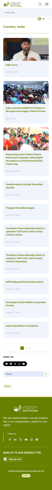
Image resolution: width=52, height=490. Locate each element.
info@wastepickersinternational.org (26, 471)
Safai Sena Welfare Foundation (22, 326)
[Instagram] (31, 439)
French (42, 21)
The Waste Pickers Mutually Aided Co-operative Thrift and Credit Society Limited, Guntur (26, 231)
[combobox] (26, 374)
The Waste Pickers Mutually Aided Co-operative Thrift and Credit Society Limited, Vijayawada (26, 258)
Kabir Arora (12, 65)
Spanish (42, 36)
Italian (41, 26)
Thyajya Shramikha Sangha (20, 208)
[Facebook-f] (9, 439)
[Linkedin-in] (15, 439)
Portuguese (44, 31)
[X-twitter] (20, 439)
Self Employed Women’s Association (25, 282)
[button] (6, 364)
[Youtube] (26, 439)
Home (7, 13)
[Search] (46, 374)
